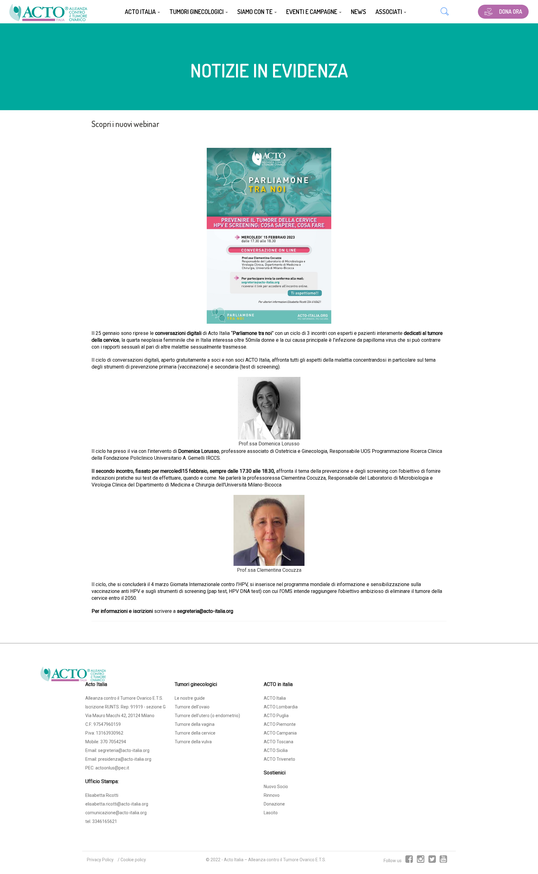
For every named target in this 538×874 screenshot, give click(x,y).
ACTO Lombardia (281, 706)
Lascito (271, 812)
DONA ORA (510, 11)
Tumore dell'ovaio (192, 706)
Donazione (274, 803)
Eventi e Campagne (312, 11)
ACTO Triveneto (279, 759)
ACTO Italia (141, 11)
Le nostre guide (190, 698)
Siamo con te (255, 11)
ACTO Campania (280, 733)
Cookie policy (133, 859)
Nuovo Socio (276, 786)
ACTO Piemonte (280, 724)
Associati (389, 11)
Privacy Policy (100, 859)
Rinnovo (272, 795)
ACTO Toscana (278, 741)
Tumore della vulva (193, 741)
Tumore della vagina (195, 724)
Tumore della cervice (195, 733)
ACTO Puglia (276, 715)
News (358, 11)
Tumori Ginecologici (197, 11)
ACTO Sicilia (276, 750)
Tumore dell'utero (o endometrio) (207, 715)
